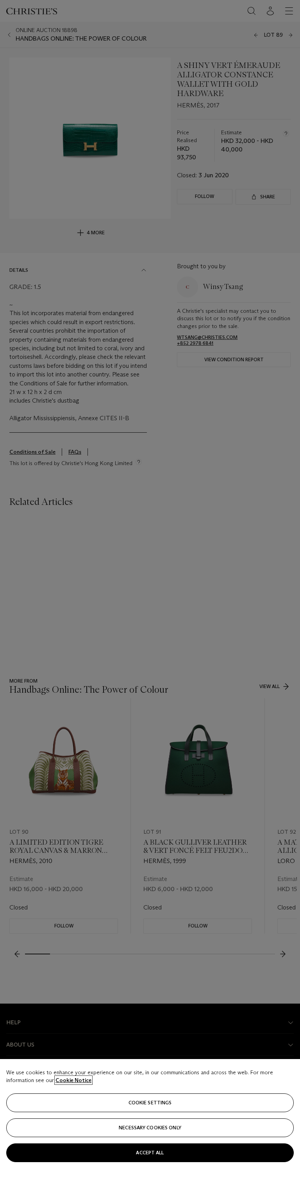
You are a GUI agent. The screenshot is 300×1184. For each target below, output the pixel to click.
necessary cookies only (150, 1128)
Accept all (150, 1152)
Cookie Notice (73, 1080)
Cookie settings (150, 1103)
